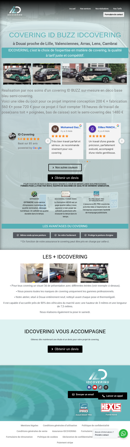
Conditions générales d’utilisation (60, 425)
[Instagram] (106, 387)
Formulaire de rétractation (19, 437)
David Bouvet (106, 127)
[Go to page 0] (79, 161)
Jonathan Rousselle (71, 127)
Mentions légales (29, 425)
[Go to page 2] (84, 161)
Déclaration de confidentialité (78, 437)
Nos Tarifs (117, 8)
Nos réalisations (101, 8)
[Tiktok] (100, 387)
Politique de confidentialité (95, 425)
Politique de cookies (47, 437)
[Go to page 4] (90, 161)
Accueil (72, 8)
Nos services (85, 8)
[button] (31, 235)
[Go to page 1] (82, 161)
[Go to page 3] (87, 161)
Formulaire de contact (114, 14)
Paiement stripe (65, 442)
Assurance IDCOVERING (64, 431)
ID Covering (26, 134)
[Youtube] (94, 387)
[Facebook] (89, 387)
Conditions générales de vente (32, 431)
